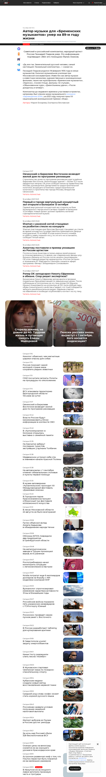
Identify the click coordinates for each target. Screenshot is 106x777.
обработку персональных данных (77, 759)
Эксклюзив (26, 44)
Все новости (27, 2)
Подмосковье (46, 2)
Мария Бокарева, (39, 103)
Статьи (36, 2)
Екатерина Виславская (58, 103)
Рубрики (56, 2)
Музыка (41, 44)
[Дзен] (93, 48)
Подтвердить (75, 768)
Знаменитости (34, 44)
